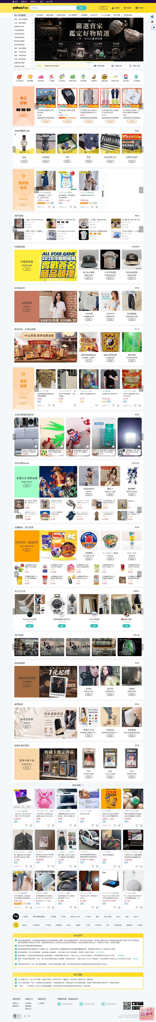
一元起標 (25, 916)
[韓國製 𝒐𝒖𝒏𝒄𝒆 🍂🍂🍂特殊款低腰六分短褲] (137, 609)
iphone (136, 916)
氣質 (97, 916)
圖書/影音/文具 (19, 26)
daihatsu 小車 (75, 916)
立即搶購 (45, 121)
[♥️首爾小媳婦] (127, 614)
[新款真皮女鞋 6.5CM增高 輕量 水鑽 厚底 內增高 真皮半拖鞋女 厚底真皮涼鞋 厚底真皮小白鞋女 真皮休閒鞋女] (24, 604)
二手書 (87, 925)
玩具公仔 (94, 15)
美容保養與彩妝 (19, 45)
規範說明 (100, 952)
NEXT (141, 149)
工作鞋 (63, 916)
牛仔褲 (140, 925)
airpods (24, 925)
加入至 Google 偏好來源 (152, 22)
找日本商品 (135, 463)
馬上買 (137, 329)
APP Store (137, 1003)
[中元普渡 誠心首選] (89, 39)
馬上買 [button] (89, 361)
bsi (17, 1016)
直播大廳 (136, 635)
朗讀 (152, 16)
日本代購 (116, 15)
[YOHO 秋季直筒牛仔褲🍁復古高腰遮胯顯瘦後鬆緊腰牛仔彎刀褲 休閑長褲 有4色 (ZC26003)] (89, 604)
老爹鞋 (78, 925)
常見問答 (28, 1003)
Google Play (137, 1008)
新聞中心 (16, 1003)
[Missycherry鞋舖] (30, 614)
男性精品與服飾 (19, 41)
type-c (118, 916)
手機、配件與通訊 (20, 59)
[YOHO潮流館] (94, 614)
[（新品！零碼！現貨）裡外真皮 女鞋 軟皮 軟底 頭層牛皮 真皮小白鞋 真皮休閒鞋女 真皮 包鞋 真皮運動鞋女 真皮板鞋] (40, 599)
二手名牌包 (35, 925)
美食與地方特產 (19, 66)
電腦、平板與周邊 (20, 55)
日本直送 (39, 15)
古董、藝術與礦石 (20, 23)
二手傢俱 (53, 916)
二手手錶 (88, 916)
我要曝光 (23, 115)
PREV (14, 149)
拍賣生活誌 (61, 15)
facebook (25, 1016)
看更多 (137, 131)
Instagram (29, 1016)
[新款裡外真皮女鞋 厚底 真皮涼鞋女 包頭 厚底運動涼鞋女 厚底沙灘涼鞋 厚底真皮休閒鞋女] (40, 609)
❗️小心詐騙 (105, 15)
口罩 (107, 925)
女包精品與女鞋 (19, 34)
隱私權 (126, 1017)
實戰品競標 (135, 246)
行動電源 (59, 925)
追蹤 (29, 626)
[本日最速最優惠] (146, 1013)
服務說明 (16, 1006)
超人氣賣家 (73, 15)
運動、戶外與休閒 (20, 52)
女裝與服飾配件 (19, 30)
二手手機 (48, 925)
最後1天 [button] (88, 278)
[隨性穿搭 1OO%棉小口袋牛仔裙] (121, 604)
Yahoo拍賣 (20, 7)
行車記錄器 (118, 925)
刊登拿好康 (127, 15)
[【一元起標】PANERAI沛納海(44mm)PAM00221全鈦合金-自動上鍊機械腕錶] (57, 604)
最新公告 (28, 1009)
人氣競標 (84, 15)
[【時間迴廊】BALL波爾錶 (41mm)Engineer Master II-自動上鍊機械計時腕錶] (72, 609)
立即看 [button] (27, 269)
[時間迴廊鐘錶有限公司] (62, 614)
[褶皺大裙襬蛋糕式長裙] (137, 599)
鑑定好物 (50, 15)
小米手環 (98, 925)
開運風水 (130, 925)
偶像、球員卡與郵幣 (20, 19)
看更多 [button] (27, 310)
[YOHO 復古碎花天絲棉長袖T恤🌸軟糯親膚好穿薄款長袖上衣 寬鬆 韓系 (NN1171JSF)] (104, 599)
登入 (103, 8)
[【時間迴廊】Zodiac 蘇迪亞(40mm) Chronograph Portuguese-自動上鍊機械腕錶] (72, 599)
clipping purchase (53, 207)
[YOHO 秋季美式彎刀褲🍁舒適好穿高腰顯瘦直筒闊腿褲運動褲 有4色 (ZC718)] (104, 609)
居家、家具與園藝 (20, 48)
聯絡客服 (28, 1006)
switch (69, 925)
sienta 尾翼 (107, 916)
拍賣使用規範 (133, 1017)
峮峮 (127, 916)
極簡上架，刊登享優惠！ (52, 66)
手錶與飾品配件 (19, 37)
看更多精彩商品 (103, 192)
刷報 (15, 916)
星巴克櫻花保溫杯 (39, 916)
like (49, 207)
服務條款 (120, 1017)
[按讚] (36, 446)
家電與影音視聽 (19, 63)
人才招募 (41, 1003)
